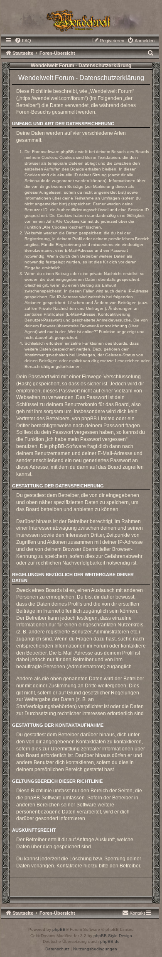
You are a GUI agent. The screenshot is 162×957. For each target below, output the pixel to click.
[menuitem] (23, 41)
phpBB (59, 929)
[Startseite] (81, 20)
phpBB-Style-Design (112, 935)
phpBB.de (110, 941)
